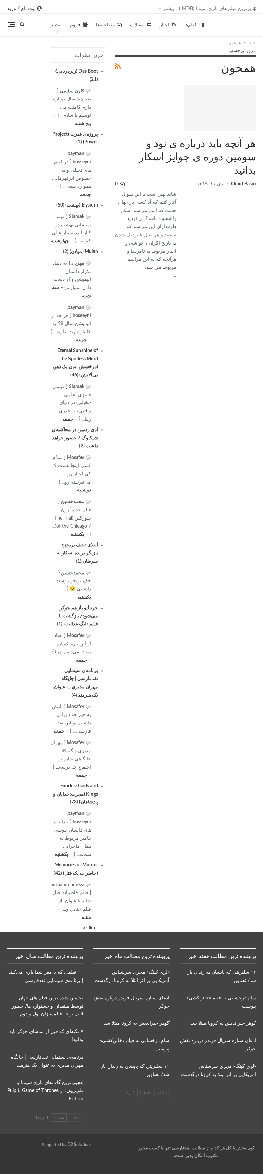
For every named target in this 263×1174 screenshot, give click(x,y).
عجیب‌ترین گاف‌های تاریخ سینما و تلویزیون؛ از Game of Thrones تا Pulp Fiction (45, 1090)
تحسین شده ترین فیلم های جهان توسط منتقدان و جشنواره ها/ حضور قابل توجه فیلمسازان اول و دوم (47, 1006)
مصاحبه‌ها (105, 25)
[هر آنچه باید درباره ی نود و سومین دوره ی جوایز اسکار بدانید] (220, 108)
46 (74, 375)
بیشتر (168, 8)
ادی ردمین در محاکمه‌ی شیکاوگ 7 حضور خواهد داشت (75, 438)
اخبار (164, 25)
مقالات (137, 25)
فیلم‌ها (190, 25)
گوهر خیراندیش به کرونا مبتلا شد (223, 1023)
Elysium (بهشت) (81, 205)
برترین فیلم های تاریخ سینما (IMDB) (215, 8)
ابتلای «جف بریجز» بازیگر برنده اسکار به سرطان (77, 553)
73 (74, 802)
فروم (75, 25)
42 (58, 873)
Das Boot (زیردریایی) (76, 71)
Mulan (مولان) (84, 251)
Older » (90, 928)
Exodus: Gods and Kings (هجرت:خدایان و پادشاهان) (75, 794)
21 (94, 79)
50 (60, 205)
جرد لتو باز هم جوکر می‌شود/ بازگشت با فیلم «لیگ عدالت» (78, 616)
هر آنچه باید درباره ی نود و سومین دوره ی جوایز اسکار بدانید (197, 157)
